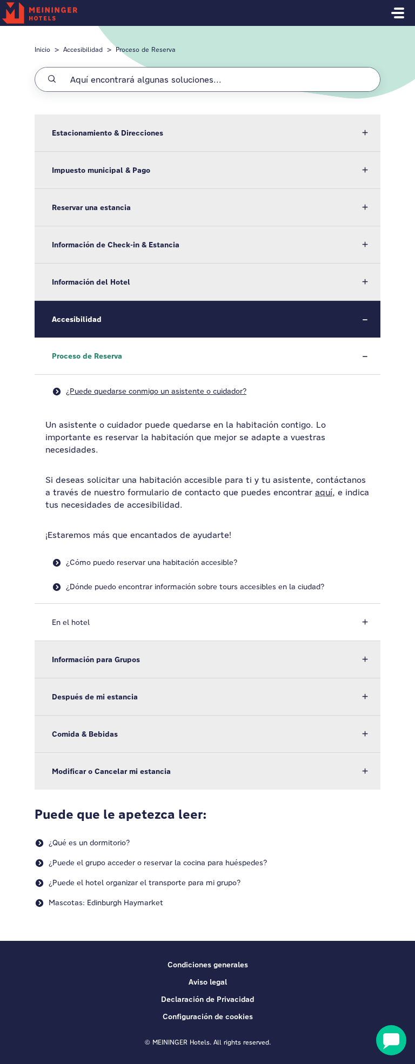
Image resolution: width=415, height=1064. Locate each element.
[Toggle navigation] (398, 13)
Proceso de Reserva (146, 49)
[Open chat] (391, 1040)
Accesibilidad (83, 49)
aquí (323, 492)
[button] (207, 133)
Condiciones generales (208, 964)
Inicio (42, 49)
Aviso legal (208, 982)
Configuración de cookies (208, 1016)
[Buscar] (52, 79)
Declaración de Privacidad (207, 999)
